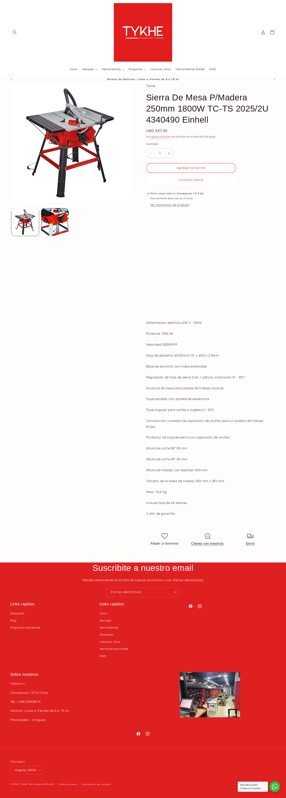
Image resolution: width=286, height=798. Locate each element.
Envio (250, 543)
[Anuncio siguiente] (274, 79)
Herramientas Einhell (114, 648)
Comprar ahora (191, 179)
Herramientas (109, 627)
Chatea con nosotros (207, 543)
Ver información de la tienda (169, 204)
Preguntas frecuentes (25, 627)
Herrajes (105, 620)
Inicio (103, 613)
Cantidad (152, 144)
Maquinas (106, 634)
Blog (13, 620)
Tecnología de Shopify (41, 784)
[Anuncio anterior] (11, 79)
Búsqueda (17, 613)
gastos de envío (161, 137)
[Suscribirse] (175, 592)
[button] (14, 32)
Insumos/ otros (110, 641)
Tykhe (23, 784)
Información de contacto (96, 784)
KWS (103, 656)
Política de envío (68, 784)
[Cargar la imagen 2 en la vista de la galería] (55, 222)
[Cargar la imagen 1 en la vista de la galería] (25, 222)
